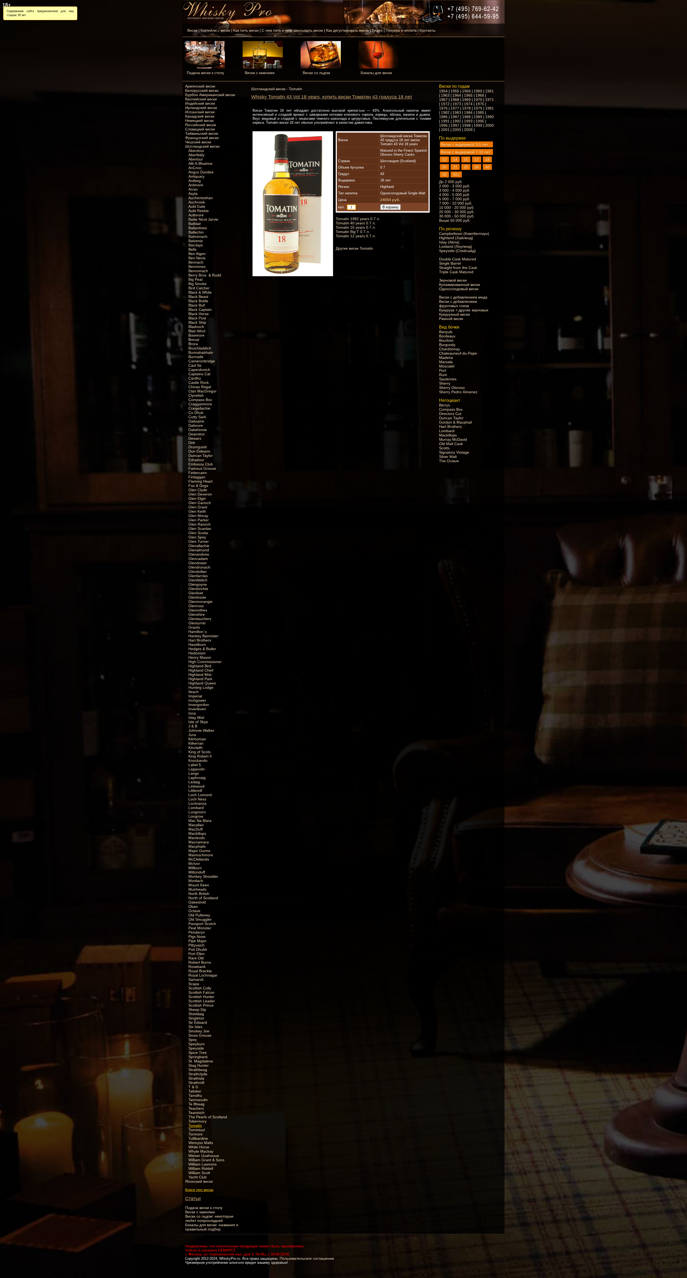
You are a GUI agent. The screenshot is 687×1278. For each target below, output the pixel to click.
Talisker (194, 1091)
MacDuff (195, 829)
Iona (192, 713)
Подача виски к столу (205, 73)
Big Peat (195, 279)
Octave (194, 911)
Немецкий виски (199, 120)
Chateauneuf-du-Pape (458, 353)
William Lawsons (202, 1164)
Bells (192, 249)
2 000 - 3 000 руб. (454, 186)
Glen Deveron (200, 494)
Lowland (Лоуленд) (455, 246)
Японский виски (199, 1181)
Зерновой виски (453, 280)
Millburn (195, 868)
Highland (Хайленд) (456, 238)
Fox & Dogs (198, 485)
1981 (489, 108)
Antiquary (196, 176)
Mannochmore (200, 855)
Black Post (197, 318)
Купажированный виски (459, 284)
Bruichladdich (199, 348)
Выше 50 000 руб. (454, 220)
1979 (478, 108)
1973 (456, 104)
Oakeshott (197, 902)
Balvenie (195, 241)
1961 (489, 91)
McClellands (198, 859)
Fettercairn (197, 473)
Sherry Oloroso (452, 387)
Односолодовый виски (458, 289)
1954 (443, 91)
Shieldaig (196, 1014)
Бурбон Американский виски (210, 95)
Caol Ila (194, 365)
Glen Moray (198, 516)
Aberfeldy (196, 155)
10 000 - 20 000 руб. (456, 207)
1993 (468, 121)
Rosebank (197, 966)
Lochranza (197, 803)
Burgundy (447, 345)
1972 (445, 104)
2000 (489, 125)
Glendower (197, 563)
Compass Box (200, 400)
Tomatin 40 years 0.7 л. (356, 223)
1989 (478, 117)
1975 (480, 104)
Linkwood (196, 786)
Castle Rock (198, 382)
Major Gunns (199, 851)
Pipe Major (197, 941)
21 (455, 167)
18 (487, 159)
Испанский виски (200, 112)
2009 (468, 130)
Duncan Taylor (200, 455)
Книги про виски (199, 1190)
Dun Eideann (199, 451)
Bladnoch (196, 327)
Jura (192, 735)
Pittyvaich (196, 945)
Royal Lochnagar (202, 975)
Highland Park (200, 679)
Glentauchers (199, 619)
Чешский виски (198, 142)
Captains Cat (199, 374)
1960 (478, 91)
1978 (466, 108)
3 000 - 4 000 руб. (454, 190)
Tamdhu (195, 1095)
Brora (193, 344)
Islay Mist (196, 717)
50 (444, 174)
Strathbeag (197, 1070)
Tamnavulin (198, 1100)
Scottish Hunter (201, 997)
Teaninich (196, 1112)
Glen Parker (198, 520)
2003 (456, 130)
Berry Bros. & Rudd (204, 275)
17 (476, 159)
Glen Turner (198, 541)
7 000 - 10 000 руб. (455, 203)
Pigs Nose (197, 936)
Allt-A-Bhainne (200, 163)
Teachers (196, 1108)
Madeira (446, 357)
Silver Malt (448, 456)
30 (476, 167)
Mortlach (195, 881)
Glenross (196, 606)
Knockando (197, 760)
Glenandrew (198, 554)
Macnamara (198, 842)
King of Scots (199, 752)
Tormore (195, 1134)
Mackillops (197, 833)
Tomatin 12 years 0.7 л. (356, 236)
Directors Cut (450, 414)
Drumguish (197, 447)
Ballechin (196, 232)
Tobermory (197, 1121)
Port (442, 370)
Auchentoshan (200, 198)
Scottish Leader (201, 1001)
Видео (377, 30)
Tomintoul (196, 1130)
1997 (455, 125)
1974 (468, 104)
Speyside (196, 1048)
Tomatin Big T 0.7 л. (353, 232)
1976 (443, 108)
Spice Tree (197, 1052)
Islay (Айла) (449, 242)
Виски (192, 30)
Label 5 (194, 765)
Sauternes (447, 379)
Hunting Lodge (200, 687)
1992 (456, 121)
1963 (445, 95)
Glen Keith (197, 511)
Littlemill (195, 790)
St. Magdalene (200, 1061)
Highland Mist (199, 674)
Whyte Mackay (200, 1151)
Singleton (196, 1018)
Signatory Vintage (454, 452)
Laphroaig (197, 777)
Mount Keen (198, 885)
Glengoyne (197, 584)
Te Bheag (196, 1104)
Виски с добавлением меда (463, 297)
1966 (480, 95)
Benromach (198, 271)
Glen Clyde (197, 490)
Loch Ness (197, 799)
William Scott (199, 1173)
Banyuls (445, 332)
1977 (455, 108)
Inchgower (197, 700)
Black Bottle (198, 301)
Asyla (193, 193)
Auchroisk (196, 202)
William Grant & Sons (206, 1160)
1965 (468, 95)
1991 (445, 121)
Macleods (196, 838)
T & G (193, 1087)
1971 (489, 99)
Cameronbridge (201, 361)
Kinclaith (195, 747)
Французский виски (202, 138)
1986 (443, 117)
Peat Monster (199, 928)
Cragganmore (200, 404)
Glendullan (197, 571)
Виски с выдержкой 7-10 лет (465, 152)
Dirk (191, 442)
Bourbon (446, 340)
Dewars (194, 438)
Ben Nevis (197, 258)
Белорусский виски (201, 90)
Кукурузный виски (454, 314)
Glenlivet (195, 593)
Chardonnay (449, 349)
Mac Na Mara (199, 820)
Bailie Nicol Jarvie (203, 219)
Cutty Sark (197, 417)
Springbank (198, 1057)
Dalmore (195, 425)
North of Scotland (203, 898)
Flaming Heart (200, 481)
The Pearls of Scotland (207, 1117)
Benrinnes (197, 266)
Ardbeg (194, 181)
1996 (443, 125)
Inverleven (197, 709)
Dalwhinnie (197, 430)
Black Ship (197, 322)
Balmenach (197, 236)
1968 (455, 99)
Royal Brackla (200, 971)
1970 (478, 99)
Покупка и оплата (401, 30)
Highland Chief (200, 670)
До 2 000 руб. (451, 182)
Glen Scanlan (199, 528)
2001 (445, 130)
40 (487, 167)
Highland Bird (199, 666)
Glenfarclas (198, 576)
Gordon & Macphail (455, 422)
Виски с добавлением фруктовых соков (458, 303)
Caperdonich (199, 369)
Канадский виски (199, 116)
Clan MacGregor (202, 391)
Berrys (444, 405)
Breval (193, 339)
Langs (193, 773)
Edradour (196, 460)
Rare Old (196, 958)
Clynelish (196, 395)
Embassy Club (200, 464)
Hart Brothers (199, 640)
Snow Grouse (199, 1035)
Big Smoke (197, 284)
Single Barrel (450, 263)
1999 (478, 125)
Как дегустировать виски (347, 30)
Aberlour (195, 159)
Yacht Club (197, 1177)
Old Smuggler (200, 919)
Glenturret (197, 623)
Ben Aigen (197, 254)
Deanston (196, 434)
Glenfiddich (197, 580)
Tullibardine (198, 1138)
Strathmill (196, 1082)
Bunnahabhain (200, 352)
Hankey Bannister (203, 636)
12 (444, 159)
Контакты (427, 30)
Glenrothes (197, 610)
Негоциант (449, 400)
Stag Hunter (198, 1065)
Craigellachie (199, 408)
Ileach (193, 692)
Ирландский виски (201, 107)
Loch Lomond (200, 795)
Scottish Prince (201, 1005)
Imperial (195, 696)
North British (198, 893)
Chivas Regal (199, 387)
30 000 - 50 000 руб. (456, 216)
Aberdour (196, 150)
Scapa (193, 984)
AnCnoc (195, 168)
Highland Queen (202, 683)
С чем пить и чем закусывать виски (292, 30)
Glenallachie (198, 546)
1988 (466, 117)
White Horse (198, 1147)
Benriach (195, 262)
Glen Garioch (199, 503)
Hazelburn (197, 644)
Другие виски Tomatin (354, 248)
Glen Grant (197, 507)
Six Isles (195, 1027)
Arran (193, 189)
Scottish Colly (199, 988)
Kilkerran (195, 743)
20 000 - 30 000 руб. (456, 212)
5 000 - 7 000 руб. (454, 199)
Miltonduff (196, 872)
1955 (455, 91)
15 (466, 159)
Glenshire (196, 614)
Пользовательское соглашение (307, 1258)
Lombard (196, 808)
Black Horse (198, 314)
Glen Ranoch (199, 524)
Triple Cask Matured (456, 272)
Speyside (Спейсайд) (457, 251)
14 (455, 159)
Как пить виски (246, 30)
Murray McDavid (453, 439)
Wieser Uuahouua (203, 1155)
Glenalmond (198, 550)
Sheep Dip (197, 1009)
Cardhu (194, 378)
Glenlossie (197, 597)
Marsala (446, 362)
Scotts (444, 448)
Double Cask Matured (457, 259)
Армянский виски (200, 86)
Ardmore (195, 185)
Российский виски (200, 125)
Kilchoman (197, 739)
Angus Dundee (201, 172)
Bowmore (196, 335)
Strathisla (196, 1078)
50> (456, 174)
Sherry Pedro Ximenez (458, 392)
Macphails (197, 846)
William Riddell (200, 1168)
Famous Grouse (202, 468)
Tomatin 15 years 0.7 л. (356, 227)
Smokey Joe (198, 1031)
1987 (455, 117)
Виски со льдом (316, 73)
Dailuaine (196, 421)
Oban (193, 906)
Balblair (194, 223)
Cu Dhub (195, 412)
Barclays (195, 245)
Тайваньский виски (201, 133)
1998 (466, 125)
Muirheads (197, 889)
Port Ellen (196, 954)
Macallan (196, 825)
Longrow (195, 816)
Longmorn (197, 812)
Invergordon (198, 704)
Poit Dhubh (197, 949)
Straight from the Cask (458, 267)
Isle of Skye (198, 722)
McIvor (194, 863)
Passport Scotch (202, 924)
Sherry (444, 383)
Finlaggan (196, 477)
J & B (192, 726)
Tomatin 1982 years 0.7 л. (358, 219)
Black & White (200, 292)
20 (444, 167)
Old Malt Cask (451, 444)
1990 (489, 117)
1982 (445, 112)
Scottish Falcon (201, 992)
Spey (192, 1039)
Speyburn (196, 1044)
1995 (480, 121)
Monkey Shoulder (203, 876)
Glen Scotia (198, 533)
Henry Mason (199, 657)
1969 (466, 99)
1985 (480, 112)
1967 (443, 99)
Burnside (195, 357)
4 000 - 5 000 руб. (454, 194)
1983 (456, 112)
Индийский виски (200, 103)
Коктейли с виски (215, 30)
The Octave (449, 461)
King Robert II (200, 756)
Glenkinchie (198, 589)
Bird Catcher (199, 288)
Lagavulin (196, 769)
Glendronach (199, 567)
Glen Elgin (197, 498)
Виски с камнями (260, 73)
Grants (194, 627)
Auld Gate (196, 206)
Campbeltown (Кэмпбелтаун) (464, 233)
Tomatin (195, 1125)
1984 (468, 112)
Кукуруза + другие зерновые (463, 310)
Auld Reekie (198, 211)
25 (466, 167)
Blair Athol (196, 331)
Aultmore (196, 215)
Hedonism (197, 653)
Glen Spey (197, 537)
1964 (456, 95)
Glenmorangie (200, 601)
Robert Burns (199, 962)
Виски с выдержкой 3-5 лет (464, 144)
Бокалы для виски (376, 73)
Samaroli (195, 979)
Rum (443, 375)
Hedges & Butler (202, 649)
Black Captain (200, 309)
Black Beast (198, 296)
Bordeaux (447, 336)
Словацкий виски (200, 129)
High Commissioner (205, 662)
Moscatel (446, 366)
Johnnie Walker (201, 730)
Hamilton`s (197, 631)
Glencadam (198, 558)
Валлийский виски (201, 99)
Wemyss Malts (200, 1143)
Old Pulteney (199, 915)
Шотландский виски (202, 146)
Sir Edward (197, 1022)
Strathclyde (197, 1074)
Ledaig (194, 782)
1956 (466, 91)
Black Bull (196, 305)
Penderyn (196, 932)
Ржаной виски (451, 318)
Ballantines (197, 228)
